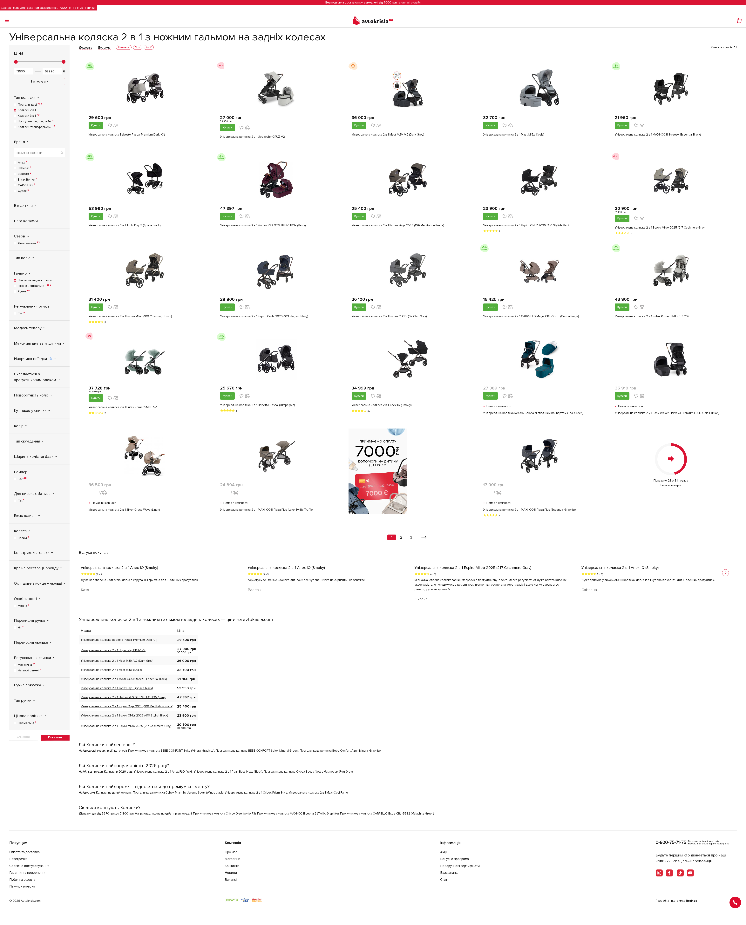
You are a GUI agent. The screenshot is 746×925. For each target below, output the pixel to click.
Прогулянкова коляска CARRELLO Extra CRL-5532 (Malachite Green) (387, 813)
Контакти (232, 866)
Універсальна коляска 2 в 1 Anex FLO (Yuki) (163, 772)
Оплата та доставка (24, 852)
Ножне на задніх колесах (35, 280)
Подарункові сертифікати (460, 866)
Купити (95, 125)
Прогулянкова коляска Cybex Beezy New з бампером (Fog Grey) (308, 772)
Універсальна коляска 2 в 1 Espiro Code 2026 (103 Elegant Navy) (264, 316)
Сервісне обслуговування (29, 866)
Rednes (691, 901)
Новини (231, 873)
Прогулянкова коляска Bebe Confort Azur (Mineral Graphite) (341, 751)
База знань (449, 873)
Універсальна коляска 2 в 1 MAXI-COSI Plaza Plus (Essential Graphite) (530, 510)
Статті (444, 880)
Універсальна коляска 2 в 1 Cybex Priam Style (256, 793)
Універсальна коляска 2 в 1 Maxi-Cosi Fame (318, 793)
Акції (444, 852)
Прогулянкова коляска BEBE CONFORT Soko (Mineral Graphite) (171, 751)
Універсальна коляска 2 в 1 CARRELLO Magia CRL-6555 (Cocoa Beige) (531, 316)
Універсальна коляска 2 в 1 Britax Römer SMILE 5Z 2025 (653, 316)
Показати (55, 737)
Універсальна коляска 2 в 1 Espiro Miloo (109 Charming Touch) (130, 316)
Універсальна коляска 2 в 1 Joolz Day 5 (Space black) (125, 225)
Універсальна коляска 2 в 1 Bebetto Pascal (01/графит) (257, 405)
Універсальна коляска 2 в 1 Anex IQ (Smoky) (382, 405)
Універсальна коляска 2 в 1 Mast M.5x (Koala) (513, 134)
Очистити (23, 737)
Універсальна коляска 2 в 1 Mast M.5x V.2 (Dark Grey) (388, 134)
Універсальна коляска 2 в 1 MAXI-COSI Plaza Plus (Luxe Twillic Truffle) (267, 510)
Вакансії (231, 880)
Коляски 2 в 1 (27, 110)
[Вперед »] (424, 537)
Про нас (231, 852)
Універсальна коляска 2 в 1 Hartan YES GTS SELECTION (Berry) (263, 225)
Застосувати (39, 81)
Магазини (232, 859)
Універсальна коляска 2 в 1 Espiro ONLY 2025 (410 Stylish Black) (526, 225)
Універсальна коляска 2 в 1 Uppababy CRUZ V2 (252, 137)
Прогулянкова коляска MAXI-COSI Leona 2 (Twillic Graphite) (298, 813)
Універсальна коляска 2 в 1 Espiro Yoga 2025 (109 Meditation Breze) (398, 225)
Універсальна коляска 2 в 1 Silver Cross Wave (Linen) (124, 510)
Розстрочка (18, 859)
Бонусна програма (454, 859)
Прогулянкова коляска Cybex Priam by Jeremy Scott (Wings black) (178, 793)
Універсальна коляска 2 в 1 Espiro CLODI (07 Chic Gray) (389, 316)
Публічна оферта (22, 880)
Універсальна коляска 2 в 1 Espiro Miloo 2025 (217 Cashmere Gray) (660, 228)
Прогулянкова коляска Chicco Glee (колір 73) (224, 813)
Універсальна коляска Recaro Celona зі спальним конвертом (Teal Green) (533, 413)
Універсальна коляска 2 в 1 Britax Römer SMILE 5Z (123, 407)
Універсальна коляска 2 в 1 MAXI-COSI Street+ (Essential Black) (658, 134)
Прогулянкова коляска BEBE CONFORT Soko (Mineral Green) (257, 751)
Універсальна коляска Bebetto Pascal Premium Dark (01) (127, 134)
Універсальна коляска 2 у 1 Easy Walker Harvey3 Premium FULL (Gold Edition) (667, 413)
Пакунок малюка (22, 886)
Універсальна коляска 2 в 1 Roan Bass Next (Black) (228, 772)
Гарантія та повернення (27, 873)
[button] (725, 572)
